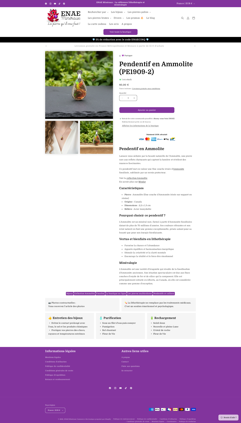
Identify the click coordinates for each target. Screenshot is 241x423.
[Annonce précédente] (46, 46)
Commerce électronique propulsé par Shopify (94, 419)
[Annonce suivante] (195, 46)
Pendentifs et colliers (163, 293)
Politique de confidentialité (57, 366)
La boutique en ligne (116, 293)
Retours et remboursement (57, 379)
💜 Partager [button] (127, 56)
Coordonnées (172, 421)
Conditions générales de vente (59, 371)
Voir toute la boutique (120, 32)
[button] (97, 12)
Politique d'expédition (55, 375)
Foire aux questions (131, 366)
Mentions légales (53, 357)
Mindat (142, 182)
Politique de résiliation (187, 421)
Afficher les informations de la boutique (140, 126)
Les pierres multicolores (140, 293)
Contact (125, 362)
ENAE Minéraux (70, 419)
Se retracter (127, 371)
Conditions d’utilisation (168, 419)
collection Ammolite (137, 178)
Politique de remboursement (124, 419)
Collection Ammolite (84, 293)
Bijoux (70, 293)
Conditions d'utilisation (56, 362)
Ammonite (178, 169)
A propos (126, 357)
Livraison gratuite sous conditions (146, 88)
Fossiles (100, 293)
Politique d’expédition (188, 419)
